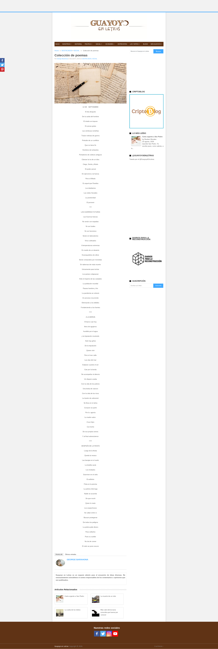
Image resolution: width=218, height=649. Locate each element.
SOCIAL (99, 44)
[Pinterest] (2, 69)
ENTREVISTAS (122, 44)
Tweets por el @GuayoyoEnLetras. (142, 159)
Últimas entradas (70, 554)
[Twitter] (2, 65)
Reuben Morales (150, 139)
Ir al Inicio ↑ (159, 646)
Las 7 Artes (135, 44)
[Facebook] (2, 60)
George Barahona (62, 59)
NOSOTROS (66, 44)
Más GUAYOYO (156, 44)
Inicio (57, 44)
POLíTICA (88, 44)
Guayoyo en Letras (61, 646)
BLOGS (145, 44)
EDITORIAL (78, 44)
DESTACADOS (67, 50)
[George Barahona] (60, 566)
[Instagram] (109, 633)
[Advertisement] (109, 6)
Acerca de (59, 554)
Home (56, 50)
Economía (110, 44)
